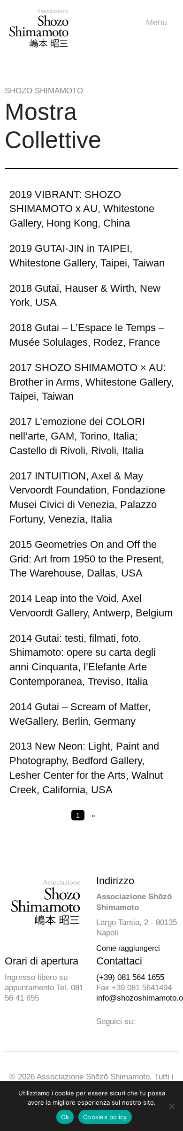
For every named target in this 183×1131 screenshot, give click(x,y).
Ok (65, 1117)
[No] (171, 1106)
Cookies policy (105, 1117)
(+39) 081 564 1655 (130, 977)
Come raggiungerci (128, 948)
